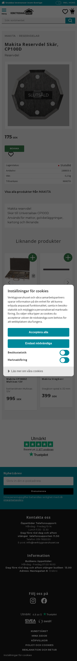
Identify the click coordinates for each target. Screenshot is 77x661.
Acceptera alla (38, 332)
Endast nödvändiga (38, 343)
